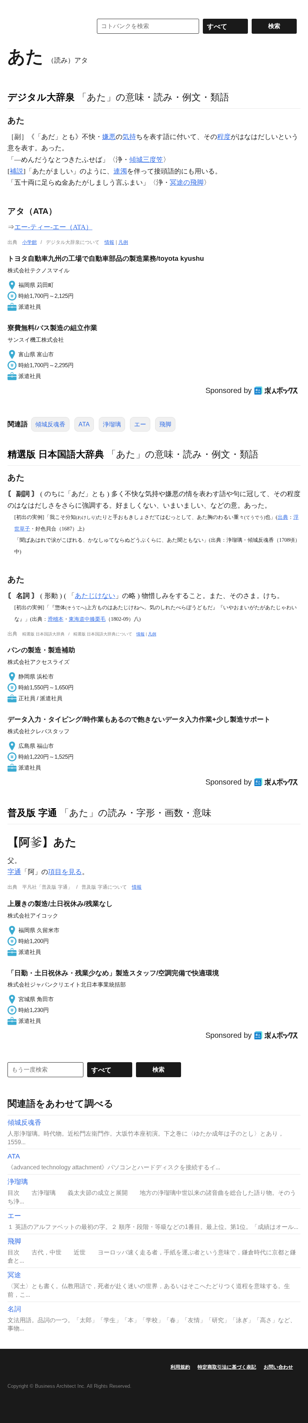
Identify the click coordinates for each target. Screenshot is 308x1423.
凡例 (123, 242)
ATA (84, 424)
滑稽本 (55, 619)
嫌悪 (109, 137)
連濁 (120, 171)
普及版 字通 (32, 812)
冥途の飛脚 (187, 182)
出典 (283, 517)
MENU (15, 7)
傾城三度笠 (146, 159)
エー (140, 424)
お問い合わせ (278, 1367)
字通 (14, 872)
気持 (129, 137)
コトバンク (45, 26)
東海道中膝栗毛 (87, 619)
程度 (224, 137)
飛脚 (165, 424)
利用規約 (180, 1367)
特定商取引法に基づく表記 (227, 1367)
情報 (109, 242)
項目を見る (65, 872)
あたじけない (95, 595)
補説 (16, 171)
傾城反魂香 (50, 424)
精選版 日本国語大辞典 (56, 454)
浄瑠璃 (112, 424)
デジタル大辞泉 (41, 97)
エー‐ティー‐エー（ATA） (53, 227)
